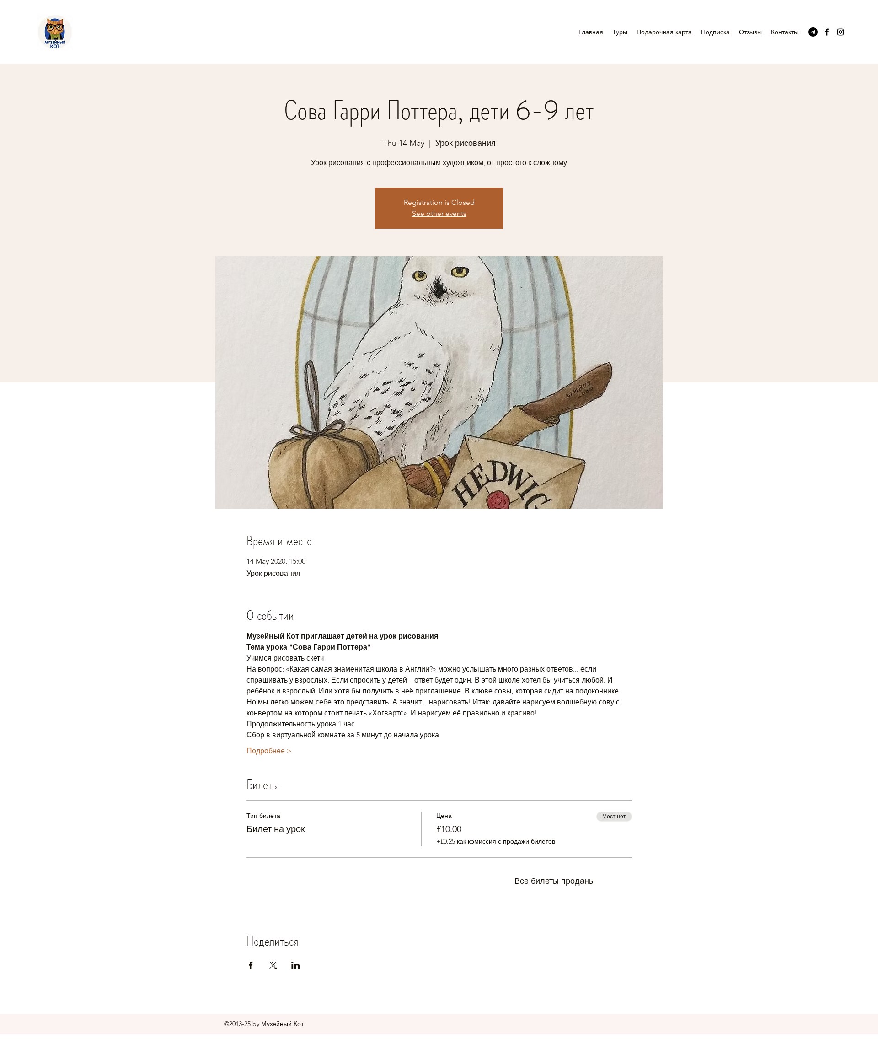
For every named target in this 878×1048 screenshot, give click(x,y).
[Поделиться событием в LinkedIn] (295, 965)
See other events (439, 213)
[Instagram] (840, 32)
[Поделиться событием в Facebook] (250, 965)
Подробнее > (269, 751)
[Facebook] (826, 32)
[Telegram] (813, 32)
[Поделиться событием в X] (273, 965)
